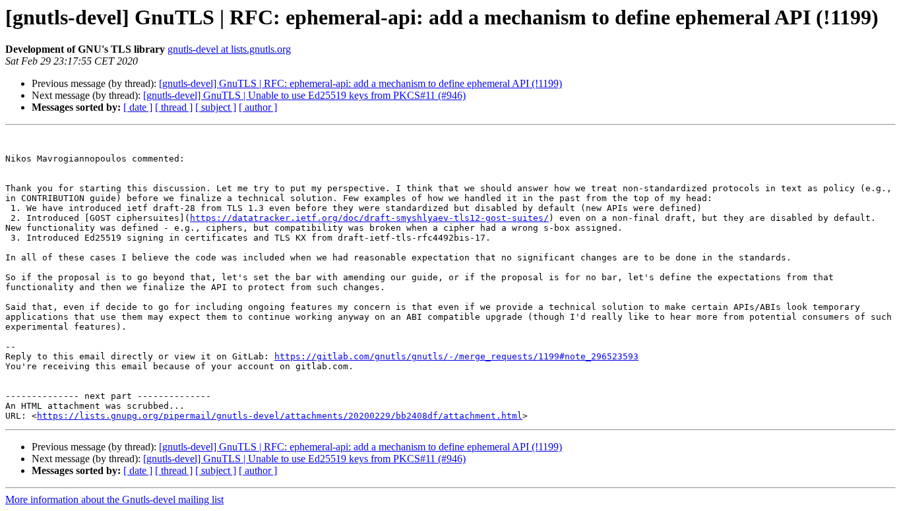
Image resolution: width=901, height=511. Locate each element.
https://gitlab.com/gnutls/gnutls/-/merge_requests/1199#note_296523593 (456, 356)
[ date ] (137, 107)
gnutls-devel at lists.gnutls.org (229, 49)
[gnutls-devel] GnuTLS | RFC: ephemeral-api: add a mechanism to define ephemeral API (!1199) (360, 83)
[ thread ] (174, 107)
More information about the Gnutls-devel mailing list (114, 499)
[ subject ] (215, 107)
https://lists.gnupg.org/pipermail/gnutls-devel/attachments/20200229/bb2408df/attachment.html (279, 416)
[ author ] (258, 107)
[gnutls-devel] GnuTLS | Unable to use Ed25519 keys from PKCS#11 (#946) (304, 95)
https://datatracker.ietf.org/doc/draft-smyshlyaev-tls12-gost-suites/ (369, 218)
